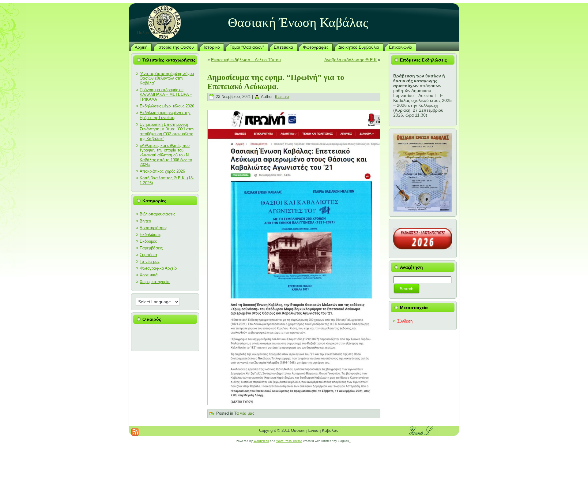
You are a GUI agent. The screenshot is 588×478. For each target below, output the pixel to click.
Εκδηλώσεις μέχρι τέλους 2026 (167, 106)
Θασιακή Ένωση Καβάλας (298, 22)
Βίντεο (145, 221)
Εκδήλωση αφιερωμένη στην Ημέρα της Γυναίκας (165, 115)
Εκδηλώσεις (150, 234)
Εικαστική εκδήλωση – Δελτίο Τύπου (246, 59)
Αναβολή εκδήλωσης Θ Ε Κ (350, 59)
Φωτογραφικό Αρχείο (158, 268)
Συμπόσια (148, 254)
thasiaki (282, 97)
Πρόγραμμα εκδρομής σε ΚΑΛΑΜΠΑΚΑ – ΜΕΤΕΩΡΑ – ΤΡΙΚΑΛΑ (166, 95)
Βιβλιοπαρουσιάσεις (157, 214)
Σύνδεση (405, 321)
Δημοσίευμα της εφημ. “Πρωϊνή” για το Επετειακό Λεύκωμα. (275, 82)
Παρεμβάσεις (151, 248)
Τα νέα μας (150, 261)
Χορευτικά (149, 275)
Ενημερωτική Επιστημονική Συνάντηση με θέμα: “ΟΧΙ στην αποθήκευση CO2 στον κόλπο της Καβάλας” (167, 131)
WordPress (261, 441)
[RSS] (135, 432)
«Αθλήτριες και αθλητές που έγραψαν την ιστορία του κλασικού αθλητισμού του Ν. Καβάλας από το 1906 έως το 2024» (166, 155)
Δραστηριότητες (153, 228)
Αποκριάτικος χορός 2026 (162, 171)
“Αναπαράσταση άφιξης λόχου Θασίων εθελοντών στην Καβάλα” (167, 78)
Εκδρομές (148, 241)
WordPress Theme (289, 441)
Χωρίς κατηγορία (155, 281)
